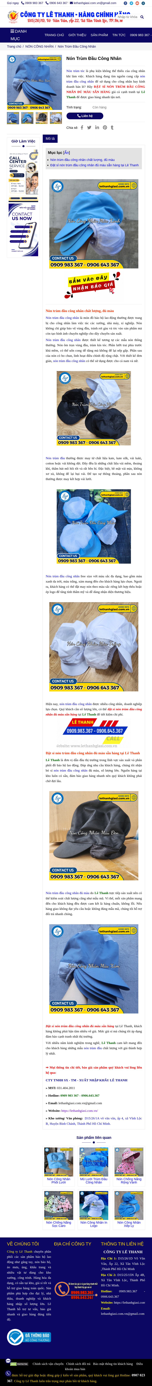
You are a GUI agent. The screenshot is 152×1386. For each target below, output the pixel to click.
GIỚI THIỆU (77, 35)
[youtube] (138, 3)
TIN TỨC (119, 35)
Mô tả (50, 139)
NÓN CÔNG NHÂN (39, 46)
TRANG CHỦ (54, 35)
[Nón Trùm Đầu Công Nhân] (76, 17)
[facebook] (127, 3)
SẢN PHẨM (99, 35)
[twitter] (133, 3)
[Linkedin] (97, 127)
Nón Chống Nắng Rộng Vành (129, 1181)
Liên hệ (87, 116)
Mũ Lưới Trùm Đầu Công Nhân (93, 1181)
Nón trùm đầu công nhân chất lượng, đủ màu (82, 160)
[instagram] (144, 3)
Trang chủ (14, 46)
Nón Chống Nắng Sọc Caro (58, 1224)
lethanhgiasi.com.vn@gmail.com (95, 3)
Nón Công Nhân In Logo (93, 1224)
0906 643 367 (58, 3)
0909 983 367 (34, 3)
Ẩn (66, 152)
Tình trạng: (74, 107)
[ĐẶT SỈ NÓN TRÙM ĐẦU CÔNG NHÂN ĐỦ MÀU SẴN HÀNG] (82, 127)
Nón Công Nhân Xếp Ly (129, 1224)
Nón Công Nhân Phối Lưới (58, 1181)
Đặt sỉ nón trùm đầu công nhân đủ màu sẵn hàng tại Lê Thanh (94, 165)
